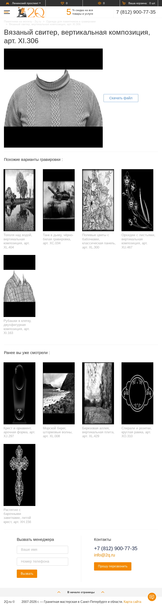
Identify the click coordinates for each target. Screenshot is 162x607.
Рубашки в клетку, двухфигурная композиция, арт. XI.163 (17, 327)
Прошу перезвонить (112, 566)
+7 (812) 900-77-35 (115, 548)
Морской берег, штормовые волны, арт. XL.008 (58, 432)
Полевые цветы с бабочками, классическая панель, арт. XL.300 (99, 241)
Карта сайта (132, 601)
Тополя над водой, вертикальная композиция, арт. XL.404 (18, 241)
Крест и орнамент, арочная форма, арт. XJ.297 (19, 432)
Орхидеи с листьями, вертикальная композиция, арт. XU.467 (138, 241)
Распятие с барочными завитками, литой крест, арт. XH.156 (17, 516)
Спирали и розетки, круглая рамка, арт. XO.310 (137, 432)
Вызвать (27, 573)
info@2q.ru (104, 555)
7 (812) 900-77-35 (136, 12)
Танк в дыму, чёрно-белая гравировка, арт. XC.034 (58, 239)
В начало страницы (81, 592)
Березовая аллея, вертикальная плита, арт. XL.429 (98, 432)
